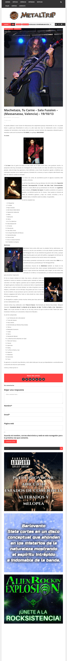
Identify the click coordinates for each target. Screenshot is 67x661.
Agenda (7, 2)
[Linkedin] (36, 379)
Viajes (7, 6)
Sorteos (14, 6)
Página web (9, 423)
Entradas (32, 2)
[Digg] (30, 379)
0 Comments (16, 117)
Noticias (39, 2)
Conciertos (9, 29)
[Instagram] (61, 24)
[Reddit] (33, 379)
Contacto (22, 6)
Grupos (18, 24)
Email (7, 414)
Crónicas (23, 2)
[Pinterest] (40, 379)
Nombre (8, 406)
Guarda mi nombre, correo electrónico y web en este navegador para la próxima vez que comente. (33, 436)
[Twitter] (56, 24)
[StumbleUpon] (43, 379)
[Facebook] (59, 24)
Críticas (15, 2)
